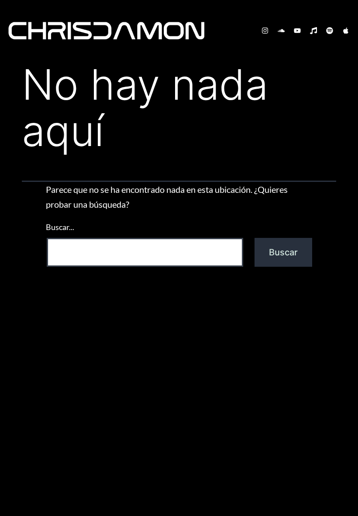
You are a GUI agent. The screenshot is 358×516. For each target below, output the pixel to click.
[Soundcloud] (281, 31)
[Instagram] (265, 31)
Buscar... (60, 227)
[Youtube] (297, 31)
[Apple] (346, 31)
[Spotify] (330, 31)
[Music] (313, 31)
